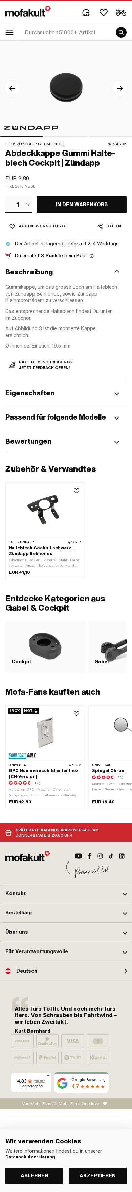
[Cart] (121, 12)
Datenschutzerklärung (30, 1157)
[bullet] (21, 136)
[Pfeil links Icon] (12, 88)
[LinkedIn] (122, 856)
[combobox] (18, 204)
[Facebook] (89, 856)
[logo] (28, 11)
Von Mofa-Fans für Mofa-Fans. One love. (61, 1103)
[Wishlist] (103, 12)
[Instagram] (100, 856)
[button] (66, 272)
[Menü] (49, 1077)
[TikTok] (111, 856)
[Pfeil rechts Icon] (120, 88)
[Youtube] (78, 856)
